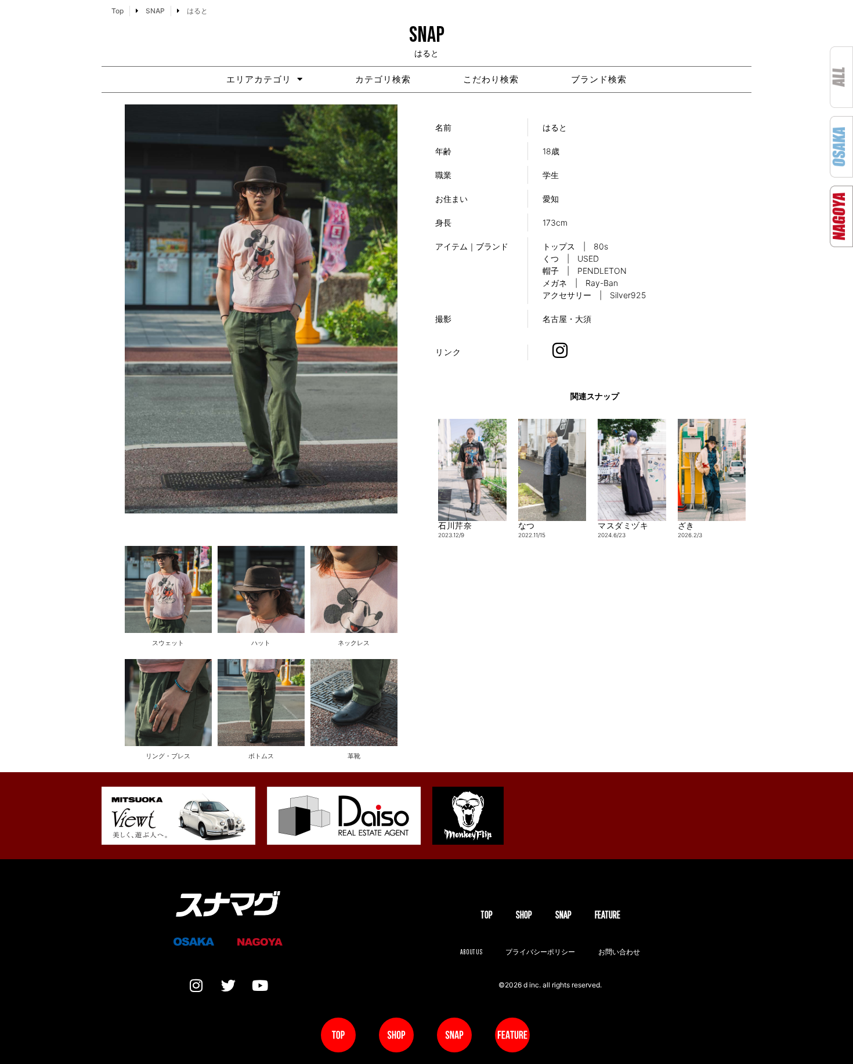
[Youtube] (259, 985)
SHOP (524, 915)
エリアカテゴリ (258, 79)
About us (471, 952)
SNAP (563, 915)
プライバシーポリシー (540, 952)
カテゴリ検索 (383, 79)
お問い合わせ (619, 952)
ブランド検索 (599, 79)
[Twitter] (228, 985)
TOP (486, 915)
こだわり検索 (491, 79)
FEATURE (607, 915)
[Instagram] (196, 985)
